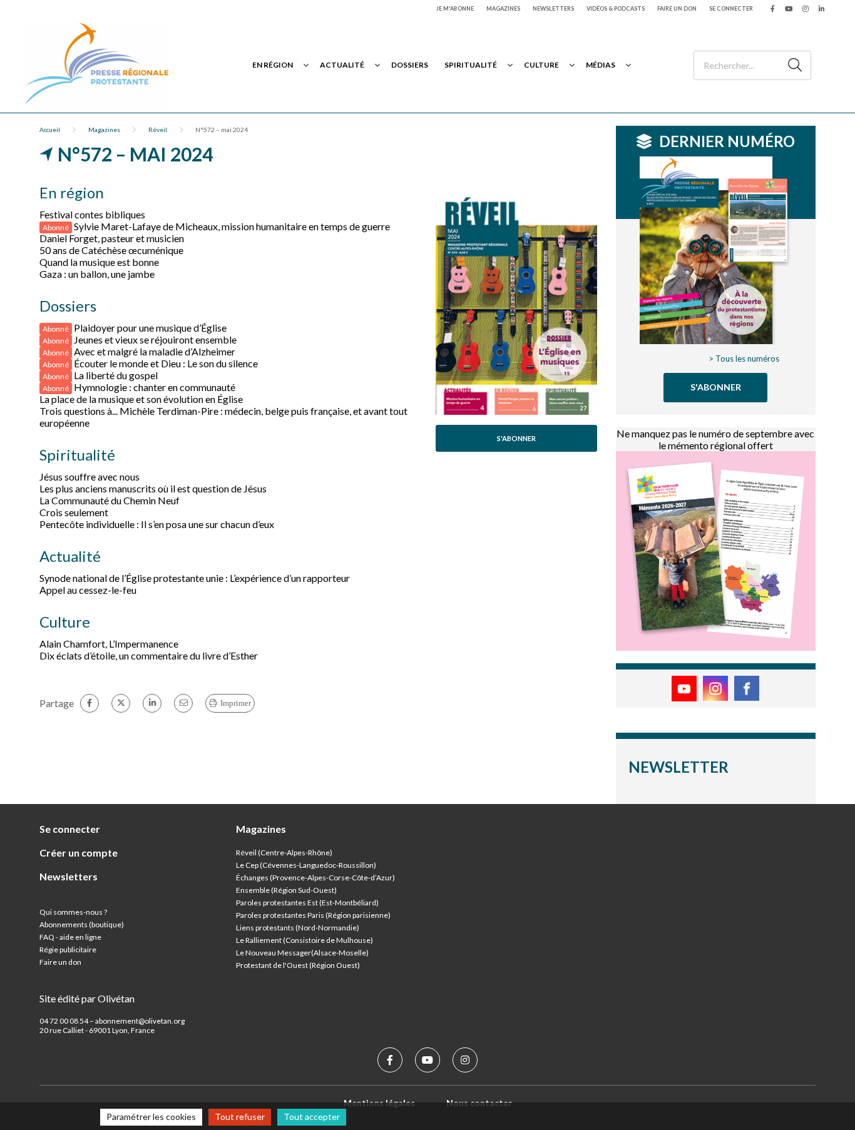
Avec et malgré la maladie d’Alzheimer (154, 351)
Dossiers (409, 64)
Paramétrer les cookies (151, 1116)
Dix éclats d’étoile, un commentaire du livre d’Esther (148, 655)
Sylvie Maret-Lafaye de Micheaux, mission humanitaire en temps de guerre (232, 226)
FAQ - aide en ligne (70, 937)
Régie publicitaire (67, 949)
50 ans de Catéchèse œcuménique (111, 250)
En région (272, 64)
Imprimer (235, 703)
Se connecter (731, 8)
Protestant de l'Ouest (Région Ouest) (298, 965)
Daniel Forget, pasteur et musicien (111, 238)
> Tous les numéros (744, 359)
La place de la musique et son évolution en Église (141, 399)
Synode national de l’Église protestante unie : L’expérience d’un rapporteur (194, 578)
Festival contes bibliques (92, 214)
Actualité (342, 64)
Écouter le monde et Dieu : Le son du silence (166, 363)
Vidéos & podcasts (615, 8)
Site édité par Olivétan (87, 998)
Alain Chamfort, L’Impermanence (108, 643)
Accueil (49, 129)
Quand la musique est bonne (99, 262)
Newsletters (553, 8)
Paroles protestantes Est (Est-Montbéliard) (307, 902)
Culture (541, 64)
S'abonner (516, 438)
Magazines (503, 8)
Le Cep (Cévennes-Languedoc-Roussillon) (306, 865)
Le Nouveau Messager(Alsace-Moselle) (302, 952)
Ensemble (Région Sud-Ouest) (286, 890)
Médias (600, 64)
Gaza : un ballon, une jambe (97, 274)
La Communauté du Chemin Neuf (109, 500)
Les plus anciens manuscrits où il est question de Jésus (153, 488)
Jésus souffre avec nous (89, 476)
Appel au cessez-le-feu (87, 590)
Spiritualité (470, 64)
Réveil (157, 129)
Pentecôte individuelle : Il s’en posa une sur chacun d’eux (156, 524)
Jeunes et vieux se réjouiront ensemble (155, 339)
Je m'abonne (455, 8)
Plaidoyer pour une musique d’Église (150, 327)
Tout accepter (312, 1116)
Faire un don (677, 8)
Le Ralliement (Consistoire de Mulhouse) (304, 940)
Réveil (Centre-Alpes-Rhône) (284, 852)
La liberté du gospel (116, 375)
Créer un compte (78, 852)
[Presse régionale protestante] (97, 64)
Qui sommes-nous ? (73, 912)
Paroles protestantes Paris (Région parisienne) (313, 915)
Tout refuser (240, 1116)
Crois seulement (73, 512)
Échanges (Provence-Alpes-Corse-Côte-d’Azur (314, 877)
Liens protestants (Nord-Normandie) (297, 927)
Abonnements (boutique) (81, 924)
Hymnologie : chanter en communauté (154, 387)
